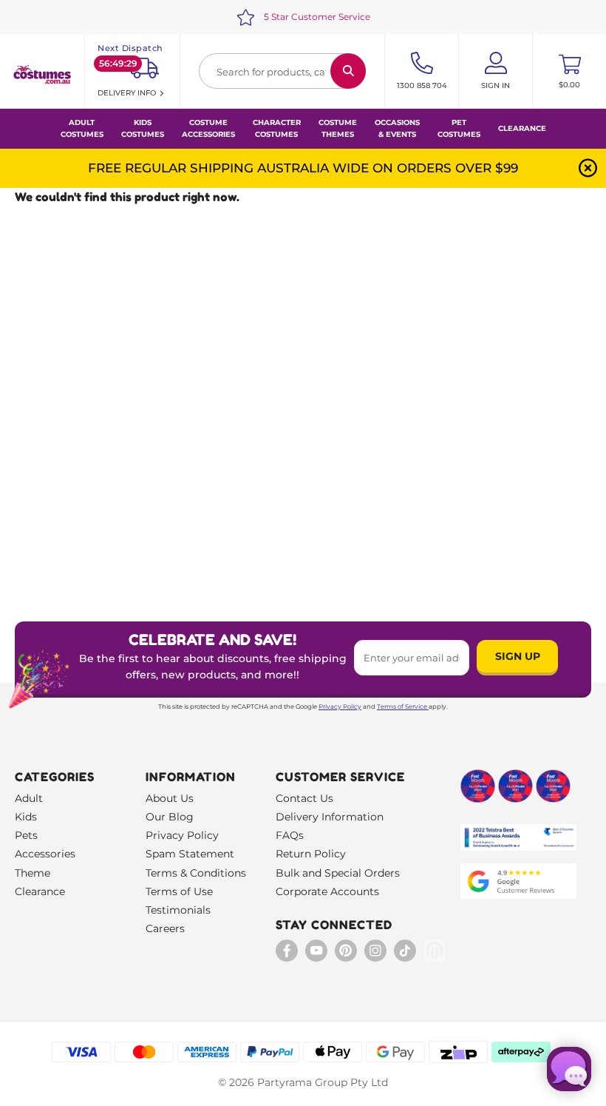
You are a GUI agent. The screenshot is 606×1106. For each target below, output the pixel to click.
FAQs (290, 835)
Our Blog (170, 816)
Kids (26, 816)
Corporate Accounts (327, 891)
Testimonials (178, 910)
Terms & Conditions (196, 873)
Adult (29, 798)
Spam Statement (190, 853)
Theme (32, 873)
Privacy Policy (340, 706)
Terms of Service (402, 706)
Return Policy (311, 853)
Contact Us (304, 798)
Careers (165, 928)
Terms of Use (179, 891)
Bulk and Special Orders (338, 873)
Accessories (45, 853)
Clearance (522, 128)
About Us (170, 798)
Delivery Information (330, 816)
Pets (26, 835)
